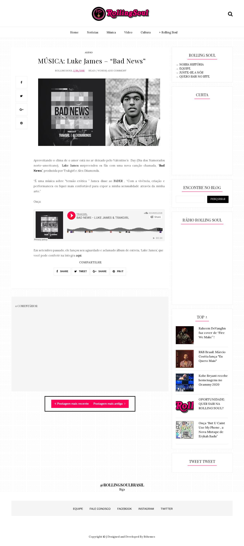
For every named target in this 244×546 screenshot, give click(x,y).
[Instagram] (15, 14)
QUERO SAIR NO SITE (194, 76)
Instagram (146, 508)
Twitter (167, 508)
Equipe (78, 508)
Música (111, 32)
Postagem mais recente (73, 403)
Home (74, 32)
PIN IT (119, 271)
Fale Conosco (100, 508)
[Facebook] (33, 14)
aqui (78, 255)
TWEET (82, 271)
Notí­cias (92, 32)
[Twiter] (24, 14)
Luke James (70, 165)
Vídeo (128, 32)
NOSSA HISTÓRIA (191, 64)
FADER (118, 181)
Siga (122, 489)
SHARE (63, 271)
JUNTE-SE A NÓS (191, 72)
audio (89, 52)
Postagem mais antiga (108, 403)
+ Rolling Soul (168, 32)
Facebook (124, 508)
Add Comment (117, 70)
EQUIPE (184, 68)
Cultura (146, 32)
